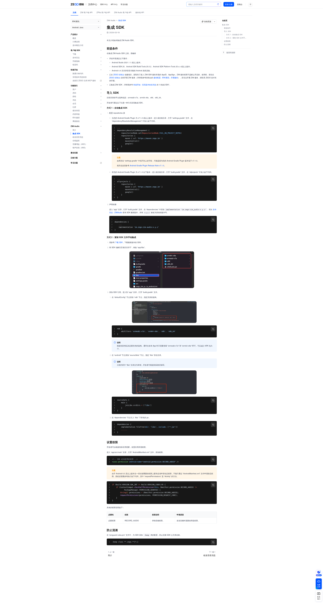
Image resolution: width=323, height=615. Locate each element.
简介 (74, 130)
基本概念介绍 (78, 45)
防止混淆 (227, 44)
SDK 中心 (104, 4)
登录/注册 (229, 4)
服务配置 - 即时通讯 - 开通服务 (166, 77)
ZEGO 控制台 (118, 74)
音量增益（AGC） (80, 144)
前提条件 (227, 28)
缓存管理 (76, 110)
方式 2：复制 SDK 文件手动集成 (236, 38)
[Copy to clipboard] (213, 128)
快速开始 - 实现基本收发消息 (144, 84)
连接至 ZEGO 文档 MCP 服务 (84, 80)
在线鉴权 (76, 140)
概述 (74, 38)
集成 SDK (76, 133)
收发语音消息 (78, 137)
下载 (74, 54)
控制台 (239, 4)
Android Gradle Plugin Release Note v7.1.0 (147, 165)
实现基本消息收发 (80, 77)
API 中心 (114, 4)
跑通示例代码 (78, 73)
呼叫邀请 (76, 117)
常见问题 (124, 4)
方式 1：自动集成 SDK (234, 35)
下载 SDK (119, 242)
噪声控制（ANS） (80, 147)
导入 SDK (227, 31)
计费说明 (76, 41)
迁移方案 (74, 158)
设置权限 (227, 41)
